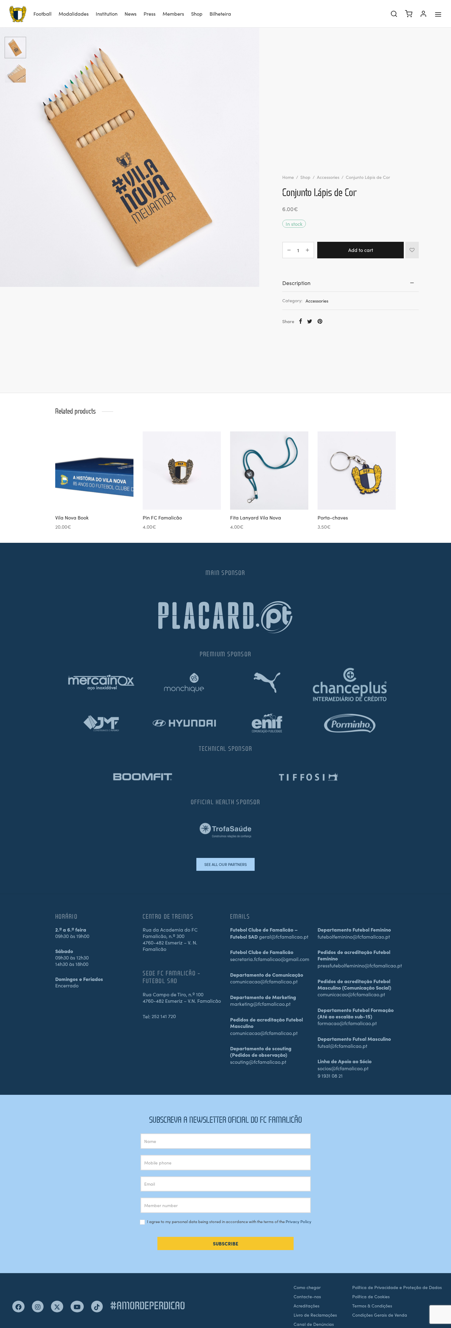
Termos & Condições (372, 1306)
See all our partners (225, 864)
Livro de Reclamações (315, 1315)
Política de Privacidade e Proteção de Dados (397, 1287)
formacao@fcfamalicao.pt (347, 1023)
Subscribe (225, 1243)
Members (173, 13)
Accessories (328, 177)
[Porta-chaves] (357, 470)
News (131, 13)
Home (288, 177)
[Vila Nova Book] (94, 470)
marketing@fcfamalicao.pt (260, 1003)
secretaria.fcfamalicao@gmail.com (269, 958)
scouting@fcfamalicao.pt (258, 1061)
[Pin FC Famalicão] (182, 470)
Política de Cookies (371, 1296)
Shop (196, 13)
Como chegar (307, 1287)
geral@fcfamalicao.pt (283, 936)
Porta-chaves (333, 517)
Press (150, 13)
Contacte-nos (307, 1296)
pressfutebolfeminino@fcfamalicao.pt (360, 965)
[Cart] (408, 13)
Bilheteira (220, 13)
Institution (107, 13)
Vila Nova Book (72, 517)
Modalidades (74, 13)
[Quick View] (104, 495)
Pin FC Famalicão (162, 517)
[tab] (350, 282)
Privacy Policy (298, 1221)
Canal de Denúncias (314, 1324)
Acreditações (306, 1306)
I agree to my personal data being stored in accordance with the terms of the (228, 1221)
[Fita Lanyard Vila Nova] (269, 470)
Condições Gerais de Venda (379, 1315)
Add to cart (360, 249)
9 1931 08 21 (330, 1075)
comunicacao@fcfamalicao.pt (264, 981)
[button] (84, 495)
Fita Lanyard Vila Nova (255, 517)
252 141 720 (164, 1016)
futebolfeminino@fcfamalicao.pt (354, 936)
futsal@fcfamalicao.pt (342, 1045)
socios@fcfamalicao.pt (343, 1068)
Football (42, 13)
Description (296, 283)
